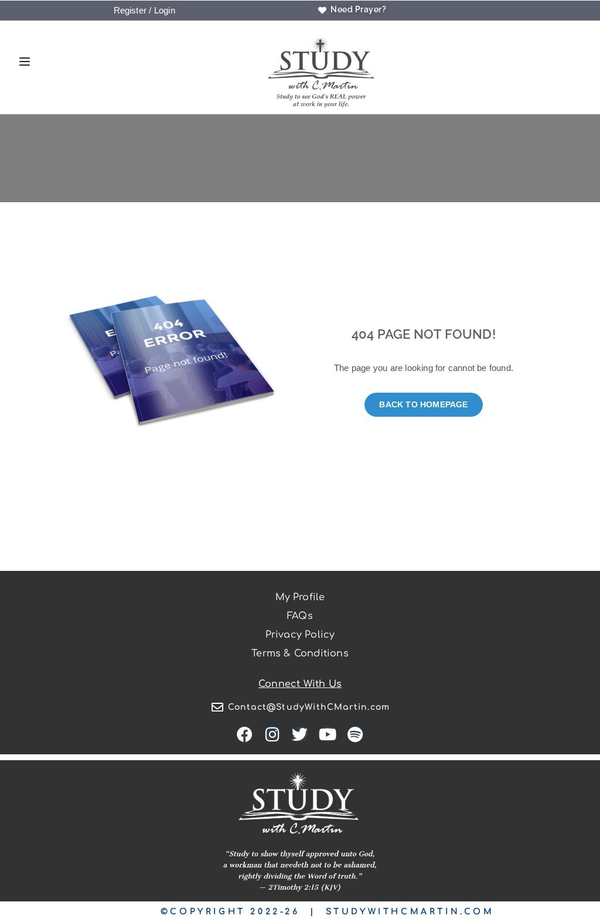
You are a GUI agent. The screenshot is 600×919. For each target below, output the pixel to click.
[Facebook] (245, 734)
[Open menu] (22, 63)
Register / (133, 10)
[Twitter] (300, 734)
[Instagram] (272, 734)
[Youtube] (328, 734)
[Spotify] (355, 734)
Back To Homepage (423, 404)
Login (164, 10)
